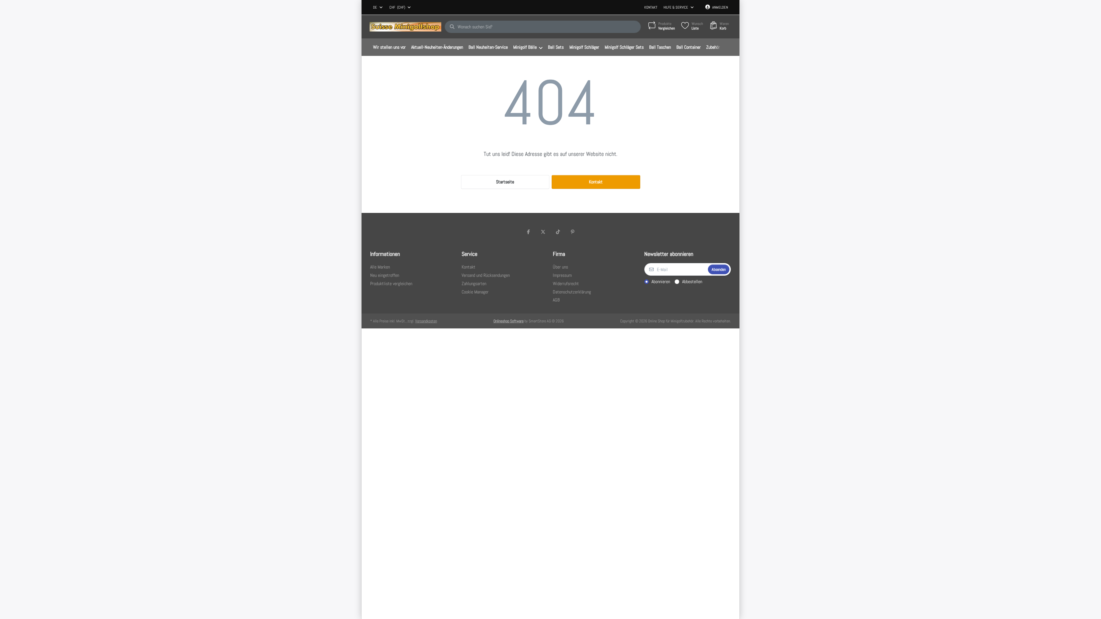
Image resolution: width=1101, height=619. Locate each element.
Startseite (505, 182)
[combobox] (378, 7)
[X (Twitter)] (543, 232)
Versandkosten (426, 321)
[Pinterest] (573, 232)
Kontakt (650, 7)
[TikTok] (558, 232)
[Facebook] (528, 232)
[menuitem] (389, 47)
